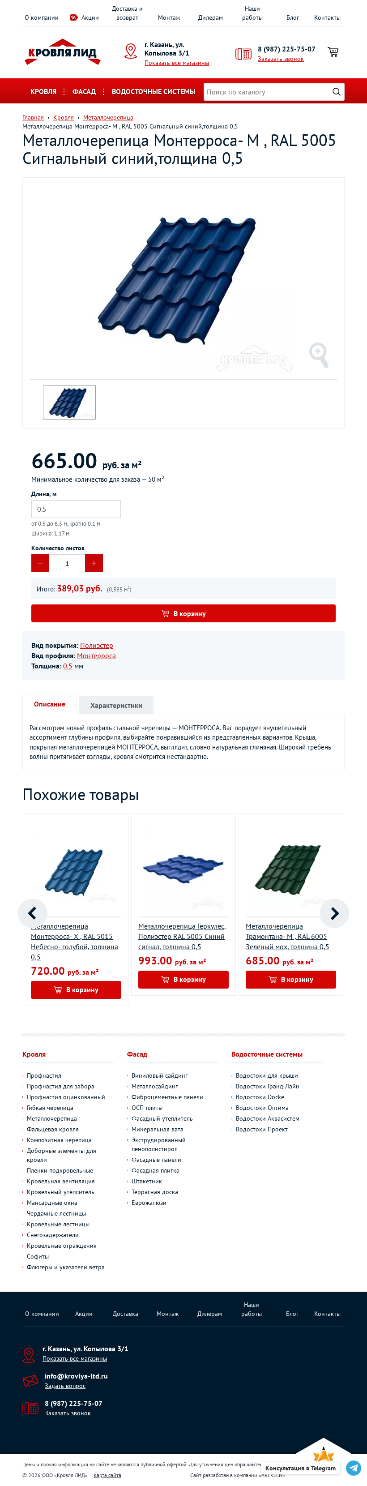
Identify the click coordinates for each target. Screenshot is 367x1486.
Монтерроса (96, 655)
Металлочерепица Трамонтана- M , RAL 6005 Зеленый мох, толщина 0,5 (287, 936)
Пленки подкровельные (60, 1170)
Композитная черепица (59, 1140)
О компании (42, 17)
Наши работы (252, 12)
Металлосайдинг (155, 1086)
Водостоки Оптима (262, 1108)
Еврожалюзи (149, 1203)
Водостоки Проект (262, 1129)
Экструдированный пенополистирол (159, 1144)
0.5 (68, 665)
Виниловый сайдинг (160, 1075)
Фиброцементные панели (167, 1097)
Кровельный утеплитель (60, 1192)
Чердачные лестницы (56, 1213)
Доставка (125, 1314)
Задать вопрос (65, 1386)
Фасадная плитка (155, 1170)
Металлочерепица (52, 1118)
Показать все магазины (177, 63)
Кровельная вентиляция (61, 1181)
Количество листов (58, 548)
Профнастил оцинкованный (66, 1097)
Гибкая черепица (50, 1108)
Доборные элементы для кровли (61, 1155)
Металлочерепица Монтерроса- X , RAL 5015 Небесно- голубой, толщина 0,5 (74, 941)
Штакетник (147, 1181)
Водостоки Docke (260, 1097)
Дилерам (210, 17)
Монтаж (169, 17)
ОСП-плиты (147, 1108)
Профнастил (44, 1075)
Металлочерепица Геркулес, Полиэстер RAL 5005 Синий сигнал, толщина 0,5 (182, 936)
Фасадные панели (156, 1160)
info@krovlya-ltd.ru (76, 1375)
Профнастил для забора (60, 1086)
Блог (292, 17)
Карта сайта (107, 1475)
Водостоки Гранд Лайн (267, 1086)
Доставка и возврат (127, 12)
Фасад (84, 91)
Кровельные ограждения (62, 1246)
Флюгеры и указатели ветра (66, 1267)
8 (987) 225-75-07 (287, 48)
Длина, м (43, 494)
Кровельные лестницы (58, 1224)
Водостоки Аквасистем (267, 1118)
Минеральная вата (158, 1129)
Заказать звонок (281, 59)
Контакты (327, 17)
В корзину (190, 613)
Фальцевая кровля (53, 1129)
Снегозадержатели (53, 1235)
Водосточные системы (154, 91)
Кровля (43, 91)
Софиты (38, 1256)
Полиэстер (96, 645)
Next (334, 913)
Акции (90, 17)
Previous (32, 913)
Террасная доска (155, 1192)
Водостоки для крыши (267, 1075)
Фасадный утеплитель (162, 1118)
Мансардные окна (52, 1203)
